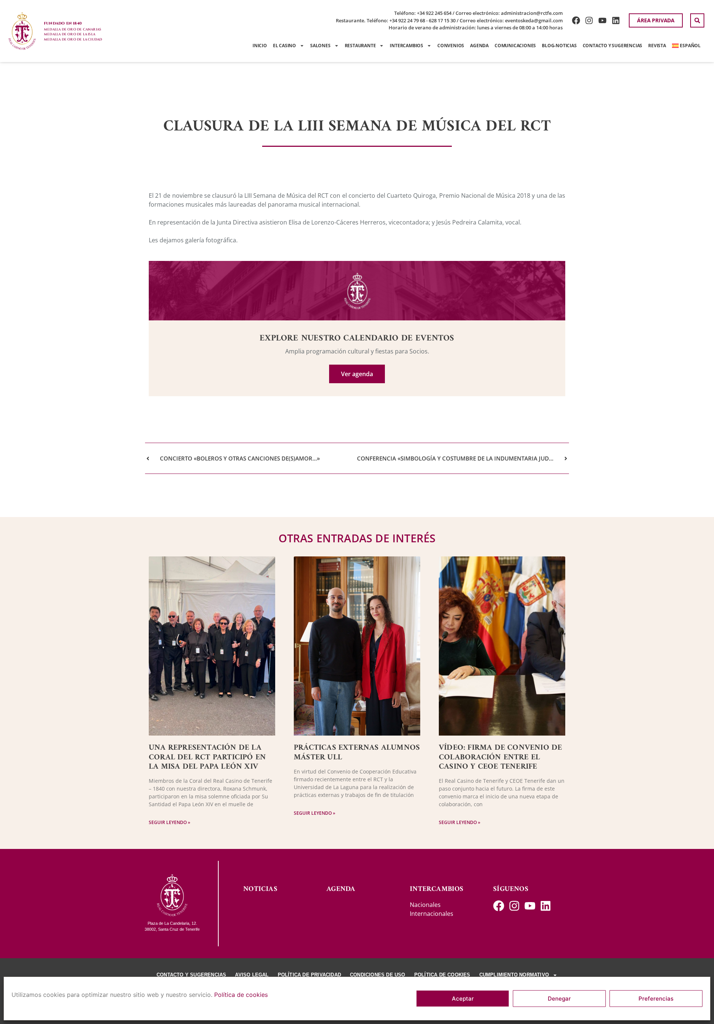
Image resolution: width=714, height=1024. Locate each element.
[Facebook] (576, 20)
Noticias (260, 889)
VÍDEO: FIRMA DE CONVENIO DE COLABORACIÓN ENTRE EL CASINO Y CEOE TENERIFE (500, 757)
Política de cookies (241, 994)
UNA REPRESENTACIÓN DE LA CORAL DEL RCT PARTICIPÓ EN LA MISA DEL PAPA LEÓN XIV (207, 757)
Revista (657, 45)
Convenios (450, 45)
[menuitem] (686, 45)
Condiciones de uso (377, 975)
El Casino (284, 45)
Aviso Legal (251, 975)
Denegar (559, 998)
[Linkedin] (616, 20)
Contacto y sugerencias (613, 45)
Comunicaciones (515, 45)
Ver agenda (357, 374)
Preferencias (656, 998)
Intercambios (406, 45)
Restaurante (360, 45)
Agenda (479, 45)
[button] (697, 20)
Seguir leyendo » (169, 822)
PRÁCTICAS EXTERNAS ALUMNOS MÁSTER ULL (357, 752)
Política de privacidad (309, 975)
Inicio (260, 45)
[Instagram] (589, 20)
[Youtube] (602, 20)
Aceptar (463, 998)
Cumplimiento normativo (514, 975)
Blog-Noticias (559, 45)
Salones (320, 45)
